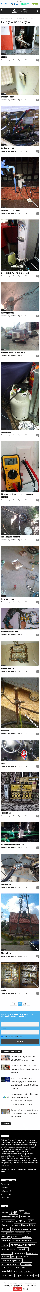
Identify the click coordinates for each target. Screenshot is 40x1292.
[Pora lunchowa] (20, 571)
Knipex (28, 1233)
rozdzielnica (9, 1271)
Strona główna (5, 18)
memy (5, 1244)
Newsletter (5, 1187)
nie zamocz (6, 432)
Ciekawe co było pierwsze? (13, 210)
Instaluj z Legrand (7, 1233)
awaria (5, 1212)
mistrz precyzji (7, 312)
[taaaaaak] (20, 702)
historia (32, 1225)
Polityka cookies (6, 1191)
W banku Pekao (7, 96)
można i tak (6, 884)
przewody (16, 1267)
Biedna (4, 57)
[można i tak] (20, 868)
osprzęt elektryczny (32, 1253)
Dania (3, 990)
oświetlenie (5, 1257)
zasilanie (30, 1275)
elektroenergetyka (10, 1216)
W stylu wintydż (8, 668)
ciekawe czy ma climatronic (13, 352)
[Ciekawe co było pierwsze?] (20, 182)
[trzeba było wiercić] (20, 618)
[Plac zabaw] (20, 922)
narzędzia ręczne (7, 1253)
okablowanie (19, 1253)
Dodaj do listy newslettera (12, 1037)
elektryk (21, 1221)
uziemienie (28, 1271)
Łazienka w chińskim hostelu (13, 844)
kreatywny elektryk (11, 1236)
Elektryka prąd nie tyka (8, 60)
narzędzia (23, 1249)
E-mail (3, 1029)
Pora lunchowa (7, 599)
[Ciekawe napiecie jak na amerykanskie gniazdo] (20, 466)
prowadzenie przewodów (11, 1264)
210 (15, 1004)
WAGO (4, 1275)
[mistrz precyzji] (20, 296)
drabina (27, 1212)
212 (24, 1004)
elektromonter (25, 1216)
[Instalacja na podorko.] (20, 520)
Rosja (23, 1267)
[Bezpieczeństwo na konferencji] (20, 245)
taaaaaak (5, 730)
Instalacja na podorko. (11, 536)
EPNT (31, 1221)
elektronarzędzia (8, 1221)
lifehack (6, 1240)
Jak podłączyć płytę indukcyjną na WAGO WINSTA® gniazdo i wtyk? (23, 1058)
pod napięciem (16, 1256)
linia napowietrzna (22, 1240)
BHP (3, 763)
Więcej (25, 1289)
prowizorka (26, 1264)
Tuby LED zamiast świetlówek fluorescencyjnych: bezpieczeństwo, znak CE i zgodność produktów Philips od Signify (24, 1083)
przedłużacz (6, 1267)
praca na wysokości (12, 1260)
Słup (21, 1271)
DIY (21, 1212)
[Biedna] (20, 40)
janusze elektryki (20, 1233)
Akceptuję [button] (17, 1289)
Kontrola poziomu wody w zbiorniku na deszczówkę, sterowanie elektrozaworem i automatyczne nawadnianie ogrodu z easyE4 (24, 1099)
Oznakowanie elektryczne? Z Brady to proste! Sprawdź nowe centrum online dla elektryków (24, 1113)
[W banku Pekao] (20, 80)
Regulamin (5, 1184)
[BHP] (20, 750)
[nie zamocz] (20, 396)
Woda (11, 1275)
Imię (2, 1021)
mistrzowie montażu (23, 1245)
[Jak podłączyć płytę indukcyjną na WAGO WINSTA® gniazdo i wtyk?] (5, 1057)
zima (36, 1275)
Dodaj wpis (5, 1197)
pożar (26, 1257)
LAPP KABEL (26, 1236)
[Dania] (20, 975)
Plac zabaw (6, 953)
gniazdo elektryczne (21, 1225)
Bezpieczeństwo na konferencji (15, 273)
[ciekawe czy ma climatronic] (20, 336)
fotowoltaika (7, 1224)
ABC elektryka (6, 1194)
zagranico (20, 1275)
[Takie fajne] (20, 791)
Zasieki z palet (7, 148)
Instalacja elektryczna (24, 1229)
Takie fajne (6, 813)
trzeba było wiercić (9, 631)
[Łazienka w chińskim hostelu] (20, 832)
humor (6, 1229)
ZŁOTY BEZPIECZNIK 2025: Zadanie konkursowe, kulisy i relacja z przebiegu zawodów (25, 1069)
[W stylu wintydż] (20, 653)
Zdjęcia (4, 54)
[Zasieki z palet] (20, 126)
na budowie (8, 1249)
